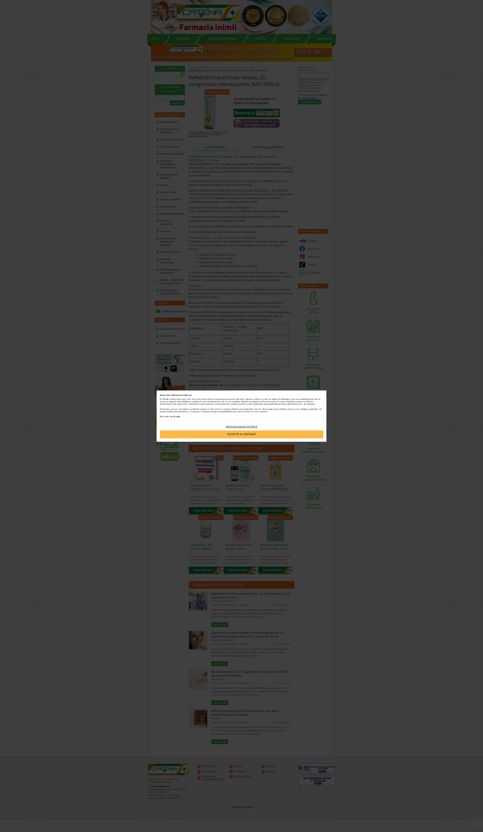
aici (178, 416)
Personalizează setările (241, 427)
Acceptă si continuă (241, 434)
